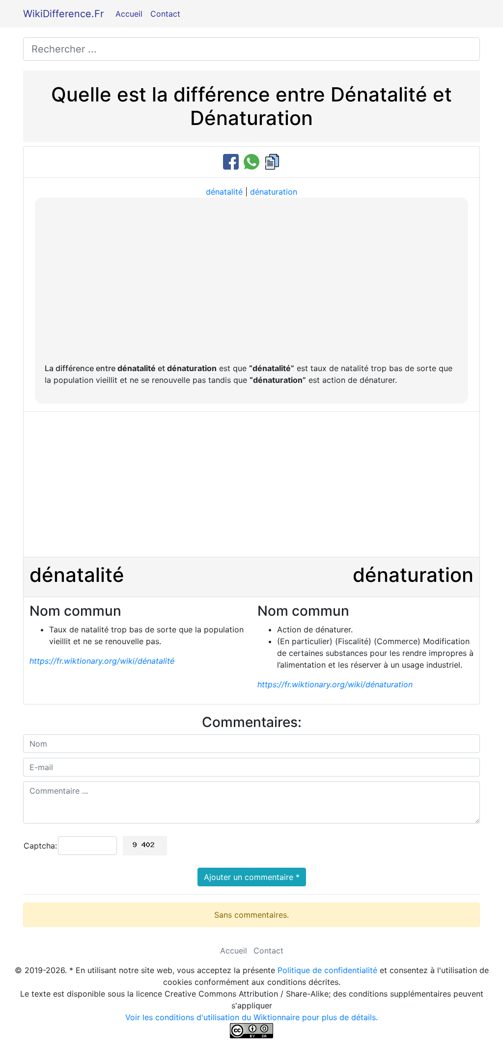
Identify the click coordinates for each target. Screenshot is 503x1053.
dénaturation (273, 192)
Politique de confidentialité (327, 970)
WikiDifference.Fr (63, 14)
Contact (165, 14)
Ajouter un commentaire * (252, 877)
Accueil (128, 14)
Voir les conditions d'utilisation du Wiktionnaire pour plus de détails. (251, 1017)
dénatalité (224, 192)
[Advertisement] (251, 281)
